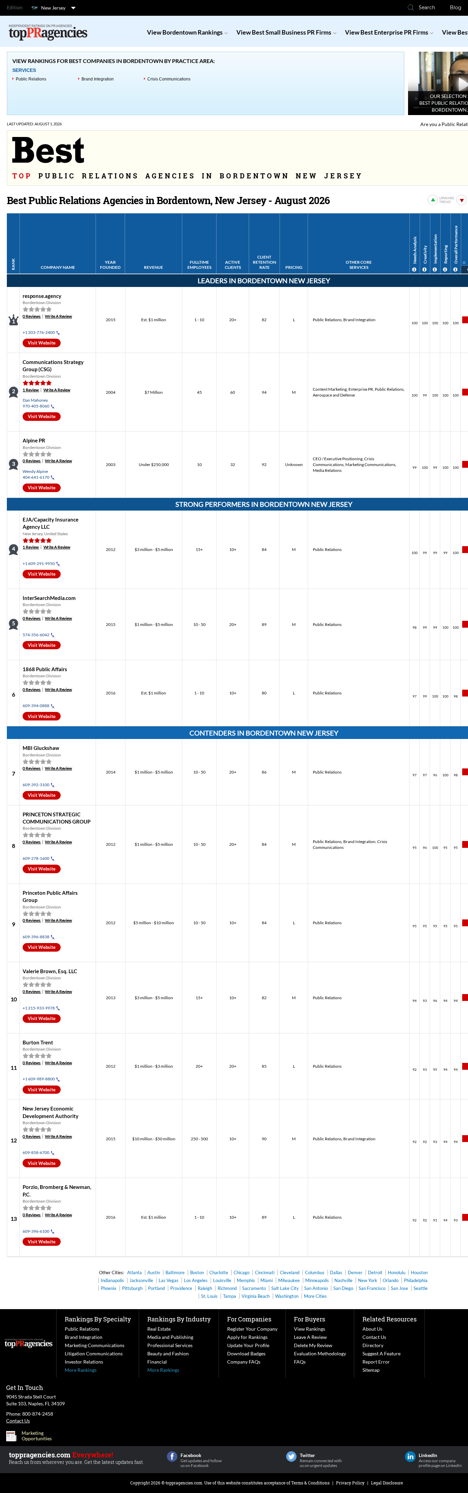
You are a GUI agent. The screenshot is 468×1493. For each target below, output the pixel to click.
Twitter (291, 1456)
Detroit (375, 1272)
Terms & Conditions (310, 1482)
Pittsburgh (132, 1288)
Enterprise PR (360, 389)
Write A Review (58, 316)
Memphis (246, 1280)
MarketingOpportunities (37, 1435)
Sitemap (371, 1370)
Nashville (343, 1280)
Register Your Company (252, 1329)
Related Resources (389, 1319)
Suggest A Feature (381, 1353)
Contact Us (374, 1337)
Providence (181, 1288)
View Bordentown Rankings (185, 32)
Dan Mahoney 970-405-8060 (36, 403)
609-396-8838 (36, 936)
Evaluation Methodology (320, 1353)
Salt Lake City (285, 1288)
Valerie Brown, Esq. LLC (50, 971)
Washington (286, 1296)
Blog (455, 7)
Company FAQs (243, 1362)
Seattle (421, 1288)
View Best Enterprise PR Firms (386, 32)
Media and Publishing (170, 1337)
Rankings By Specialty (98, 1319)
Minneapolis (317, 1280)
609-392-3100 (36, 784)
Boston (197, 1272)
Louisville (222, 1280)
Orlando (390, 1280)
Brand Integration (98, 79)
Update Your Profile (248, 1345)
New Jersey (53, 8)
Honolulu (396, 1272)
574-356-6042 (36, 634)
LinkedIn (410, 1456)
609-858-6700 (36, 1152)
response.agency (42, 296)
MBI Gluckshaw (41, 748)
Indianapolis (112, 1280)
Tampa (229, 1296)
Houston (419, 1272)
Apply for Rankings (247, 1337)
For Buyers (309, 1319)
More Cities (315, 1296)
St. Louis (209, 1296)
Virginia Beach (256, 1296)
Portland (156, 1288)
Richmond (227, 1288)
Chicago (241, 1272)
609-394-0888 (36, 705)
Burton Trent (38, 1042)
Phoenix (108, 1288)
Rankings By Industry (179, 1319)
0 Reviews (32, 316)
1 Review (31, 389)
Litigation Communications (94, 1353)
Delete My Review (313, 1345)
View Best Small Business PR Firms (283, 32)
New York (367, 1280)
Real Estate (159, 1329)
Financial (157, 1362)
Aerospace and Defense (334, 395)
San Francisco (372, 1288)
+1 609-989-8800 (39, 1078)
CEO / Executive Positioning (337, 458)
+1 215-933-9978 (39, 1008)
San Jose (399, 1288)
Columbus (314, 1272)
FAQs (300, 1362)
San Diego (343, 1288)
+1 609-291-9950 (39, 563)
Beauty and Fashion (168, 1353)
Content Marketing (330, 389)
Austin (153, 1272)
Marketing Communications (370, 464)
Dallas (336, 1272)
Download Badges (246, 1353)
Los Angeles (196, 1280)
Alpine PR (34, 440)
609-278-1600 (36, 858)
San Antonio (316, 1288)
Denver (355, 1272)
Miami (266, 1280)
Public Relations (31, 79)
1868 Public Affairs (45, 669)
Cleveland (289, 1272)
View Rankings (309, 1329)
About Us (372, 1329)
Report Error (376, 1362)
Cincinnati (264, 1272)
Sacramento (254, 1288)
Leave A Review (310, 1337)
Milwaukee (289, 1280)
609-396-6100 (36, 1231)
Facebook (172, 1456)
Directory (372, 1345)
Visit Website (42, 343)
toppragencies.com (183, 1482)
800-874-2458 (37, 1414)
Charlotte (218, 1272)
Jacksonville (141, 1280)
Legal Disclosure (387, 1482)
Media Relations (327, 470)
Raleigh (205, 1288)
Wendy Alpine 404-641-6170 (36, 474)
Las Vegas (168, 1280)
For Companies (249, 1319)
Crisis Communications (168, 79)
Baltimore (175, 1272)
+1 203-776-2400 (39, 332)
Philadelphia (416, 1280)
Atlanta (134, 1272)
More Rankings (81, 1370)
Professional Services (170, 1345)
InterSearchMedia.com (49, 598)
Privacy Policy (350, 1482)
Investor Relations (84, 1362)
